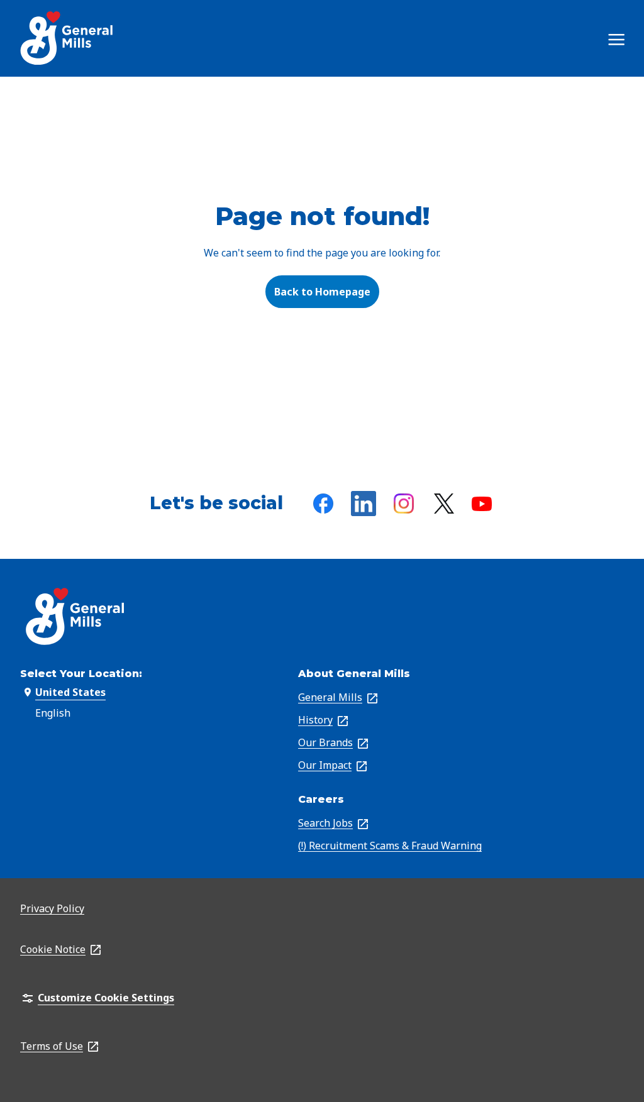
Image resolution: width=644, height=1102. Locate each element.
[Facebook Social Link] (323, 503)
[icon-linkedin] (363, 503)
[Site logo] (67, 38)
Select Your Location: (81, 674)
